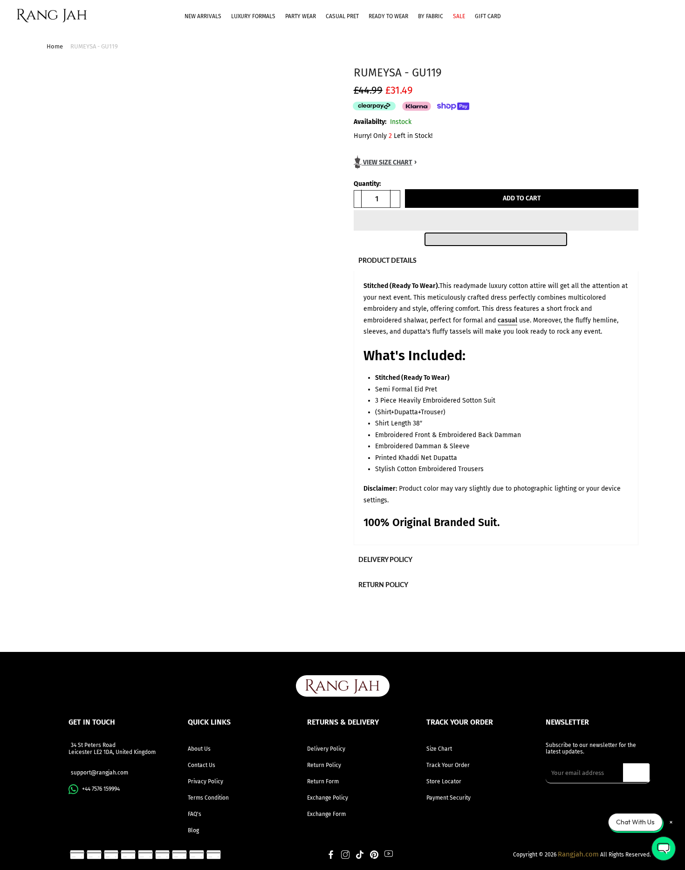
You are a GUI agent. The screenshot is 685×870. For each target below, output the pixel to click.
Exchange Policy (327, 798)
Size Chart (439, 749)
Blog (193, 830)
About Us (199, 749)
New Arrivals (203, 16)
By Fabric (430, 16)
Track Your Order (448, 765)
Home (55, 46)
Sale (459, 16)
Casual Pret (342, 16)
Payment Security (448, 798)
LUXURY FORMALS (253, 16)
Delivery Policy (326, 749)
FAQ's (194, 814)
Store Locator (443, 781)
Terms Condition (208, 798)
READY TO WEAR (388, 16)
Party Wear (300, 16)
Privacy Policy (205, 781)
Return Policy (324, 765)
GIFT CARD (488, 16)
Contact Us (201, 765)
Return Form (323, 781)
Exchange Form (326, 814)
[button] (496, 220)
